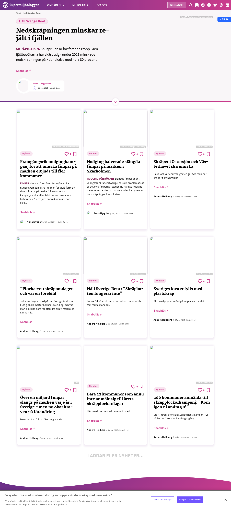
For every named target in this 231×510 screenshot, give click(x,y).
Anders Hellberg (163, 197)
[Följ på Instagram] (209, 5)
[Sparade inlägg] (197, 5)
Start (18, 13)
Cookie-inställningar (162, 499)
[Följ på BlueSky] (215, 5)
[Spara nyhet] (74, 154)
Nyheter (26, 154)
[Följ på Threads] (221, 5)
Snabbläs (22, 71)
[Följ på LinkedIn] (227, 5)
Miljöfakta (80, 5)
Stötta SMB (176, 5)
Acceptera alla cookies (190, 499)
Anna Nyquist (34, 222)
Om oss (102, 5)
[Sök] (190, 5)
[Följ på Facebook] (203, 5)
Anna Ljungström (42, 84)
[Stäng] (225, 499)
